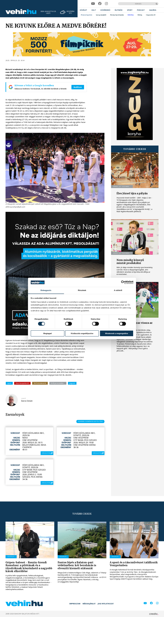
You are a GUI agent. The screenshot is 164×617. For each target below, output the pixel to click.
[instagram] (106, 4)
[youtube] (93, 4)
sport (9, 383)
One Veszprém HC (22, 383)
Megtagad (47, 333)
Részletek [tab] (82, 290)
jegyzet (72, 383)
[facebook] (100, 4)
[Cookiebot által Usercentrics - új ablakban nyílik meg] (122, 282)
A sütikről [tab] (118, 290)
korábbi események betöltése (90, 421)
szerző (23, 398)
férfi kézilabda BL (40, 383)
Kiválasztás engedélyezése (82, 333)
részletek (46, 453)
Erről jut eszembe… (58, 383)
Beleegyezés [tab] (46, 290)
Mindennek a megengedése (116, 333)
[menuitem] (83, 10)
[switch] (68, 324)
